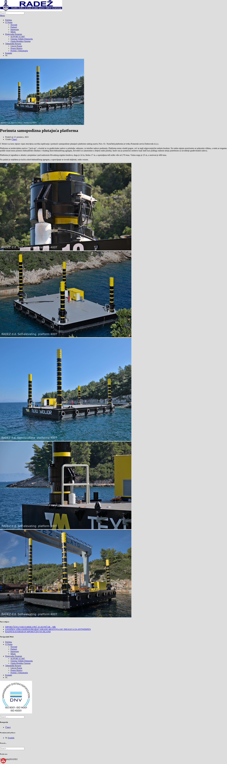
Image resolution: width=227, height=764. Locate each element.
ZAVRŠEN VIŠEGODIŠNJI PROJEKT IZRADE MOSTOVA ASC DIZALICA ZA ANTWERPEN (48, 629)
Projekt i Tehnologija (19, 51)
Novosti (14, 25)
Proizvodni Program (13, 34)
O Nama (8, 22)
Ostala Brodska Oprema (20, 41)
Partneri (14, 27)
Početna (8, 20)
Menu (2, 15)
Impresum (15, 29)
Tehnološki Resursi (13, 44)
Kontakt (8, 53)
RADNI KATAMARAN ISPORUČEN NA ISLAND (28, 631)
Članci (14, 139)
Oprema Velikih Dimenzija (22, 39)
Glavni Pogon (16, 46)
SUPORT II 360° (18, 36)
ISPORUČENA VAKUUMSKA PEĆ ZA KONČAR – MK (30, 627)
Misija (13, 32)
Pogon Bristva (16, 48)
